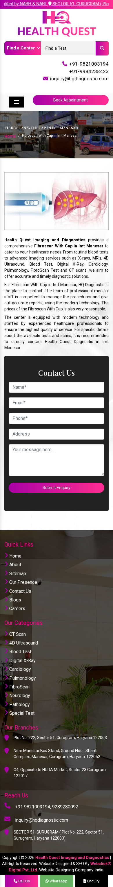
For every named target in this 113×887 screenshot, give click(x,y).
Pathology (19, 704)
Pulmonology (22, 678)
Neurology (19, 695)
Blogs (14, 600)
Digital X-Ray (22, 660)
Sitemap (17, 573)
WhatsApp (58, 881)
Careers (16, 608)
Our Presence (22, 582)
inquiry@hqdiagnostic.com (79, 79)
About (14, 564)
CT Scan (17, 634)
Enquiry (92, 881)
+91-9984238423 (89, 71)
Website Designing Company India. (71, 870)
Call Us (23, 881)
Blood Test (19, 651)
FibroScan (19, 687)
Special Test (21, 713)
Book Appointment (70, 100)
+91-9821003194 (89, 64)
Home (10, 136)
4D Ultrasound (23, 643)
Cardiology (19, 669)
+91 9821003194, (33, 807)
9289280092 (65, 807)
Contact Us (19, 591)
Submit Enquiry (56, 487)
